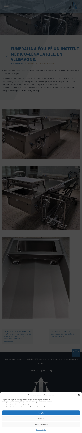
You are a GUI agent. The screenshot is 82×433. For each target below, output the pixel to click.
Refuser (41, 419)
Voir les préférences (41, 425)
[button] (79, 395)
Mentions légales (41, 430)
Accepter (41, 413)
